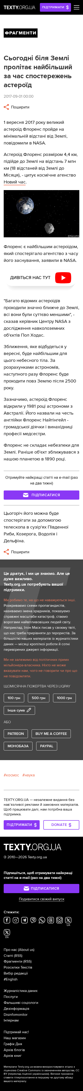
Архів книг (13, 1055)
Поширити (19, 107)
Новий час (15, 182)
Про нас (10, 949)
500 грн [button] (38, 698)
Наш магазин (15, 1038)
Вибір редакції (16, 973)
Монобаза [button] (18, 746)
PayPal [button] (46, 746)
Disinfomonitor (15, 1014)
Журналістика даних (21, 991)
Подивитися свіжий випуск (41, 899)
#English (11, 979)
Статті (8, 955)
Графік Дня (13, 1044)
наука (30, 775)
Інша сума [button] (16, 710)
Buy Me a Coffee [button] (51, 733)
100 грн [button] (14, 698)
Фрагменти (13, 961)
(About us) (26, 949)
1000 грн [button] (64, 698)
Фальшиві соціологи (21, 1002)
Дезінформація (16, 1008)
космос (12, 775)
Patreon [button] (16, 733)
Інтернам (11, 1020)
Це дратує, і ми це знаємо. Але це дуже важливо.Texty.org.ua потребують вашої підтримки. (37, 582)
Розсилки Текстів (18, 967)
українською (40, 1074)
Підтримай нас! (16, 1032)
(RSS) (18, 955)
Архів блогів (14, 1050)
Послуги (11, 996)
